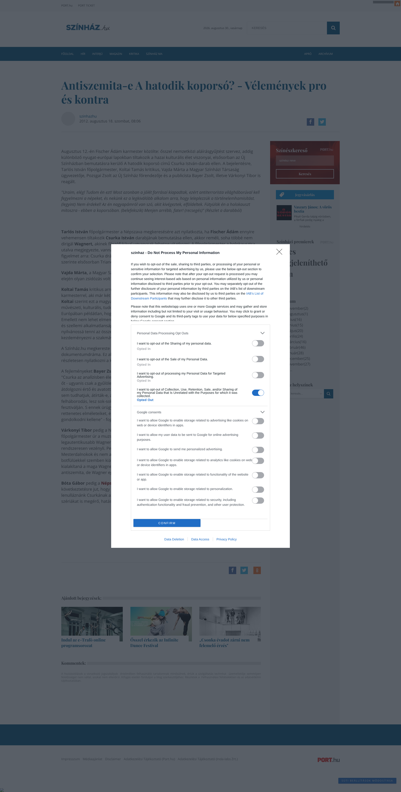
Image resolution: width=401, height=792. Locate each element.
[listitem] (200, 333)
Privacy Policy (227, 539)
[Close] (280, 253)
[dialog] (200, 396)
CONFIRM (167, 523)
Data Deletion (174, 539)
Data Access (200, 539)
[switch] (258, 343)
